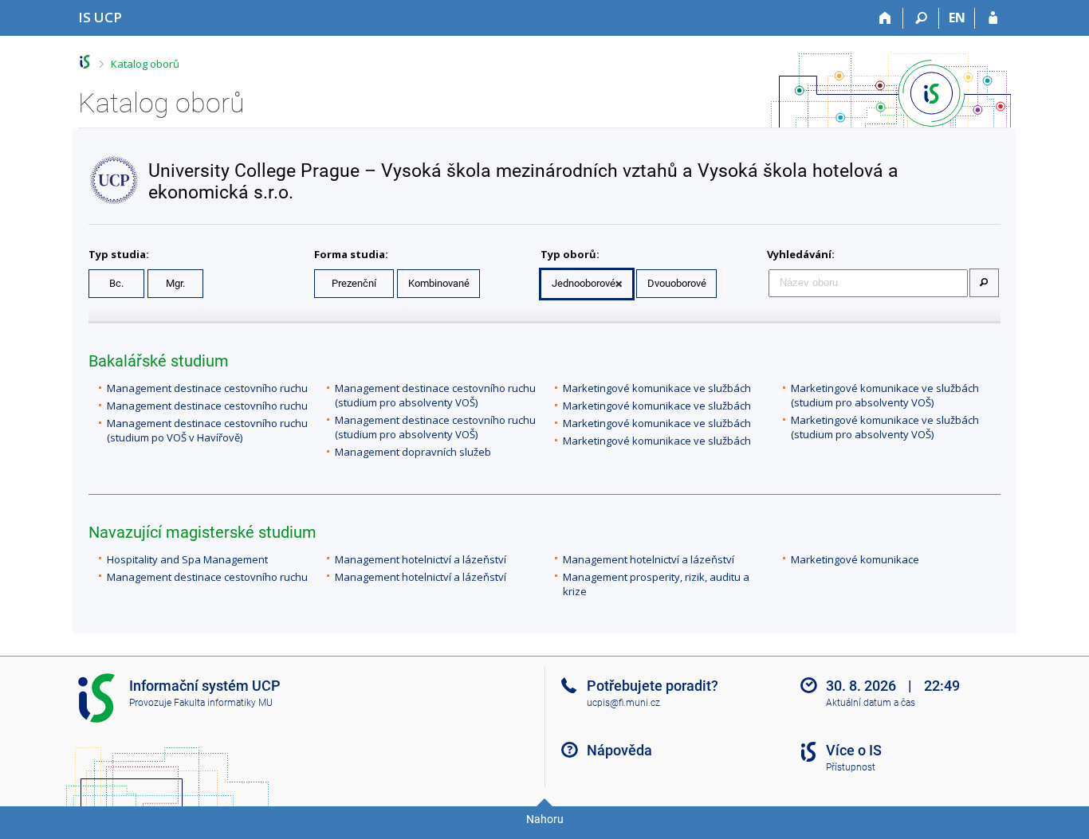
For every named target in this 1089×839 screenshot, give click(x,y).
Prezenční (354, 283)
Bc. (116, 283)
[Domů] (885, 18)
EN (957, 17)
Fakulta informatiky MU (223, 702)
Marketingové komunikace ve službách (657, 388)
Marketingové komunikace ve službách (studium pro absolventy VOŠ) (885, 395)
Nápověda (619, 750)
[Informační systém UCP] (85, 62)
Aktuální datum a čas (870, 702)
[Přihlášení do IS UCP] (993, 18)
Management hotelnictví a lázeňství (420, 559)
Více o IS (854, 750)
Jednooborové (583, 283)
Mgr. (175, 283)
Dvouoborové (676, 283)
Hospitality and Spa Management (187, 559)
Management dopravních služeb (413, 452)
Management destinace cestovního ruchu (207, 388)
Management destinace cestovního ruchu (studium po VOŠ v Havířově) (207, 430)
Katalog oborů (145, 64)
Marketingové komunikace (855, 559)
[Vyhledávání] (921, 18)
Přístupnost (850, 767)
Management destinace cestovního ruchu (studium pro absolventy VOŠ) (435, 395)
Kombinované (439, 283)
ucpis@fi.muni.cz (623, 702)
